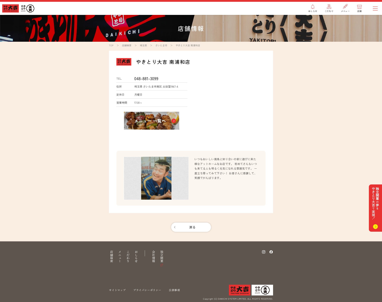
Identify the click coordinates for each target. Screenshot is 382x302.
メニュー (120, 256)
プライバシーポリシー (147, 290)
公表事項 (174, 290)
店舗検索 (111, 256)
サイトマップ (117, 290)
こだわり (128, 256)
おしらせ (136, 256)
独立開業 (162, 256)
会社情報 (153, 256)
